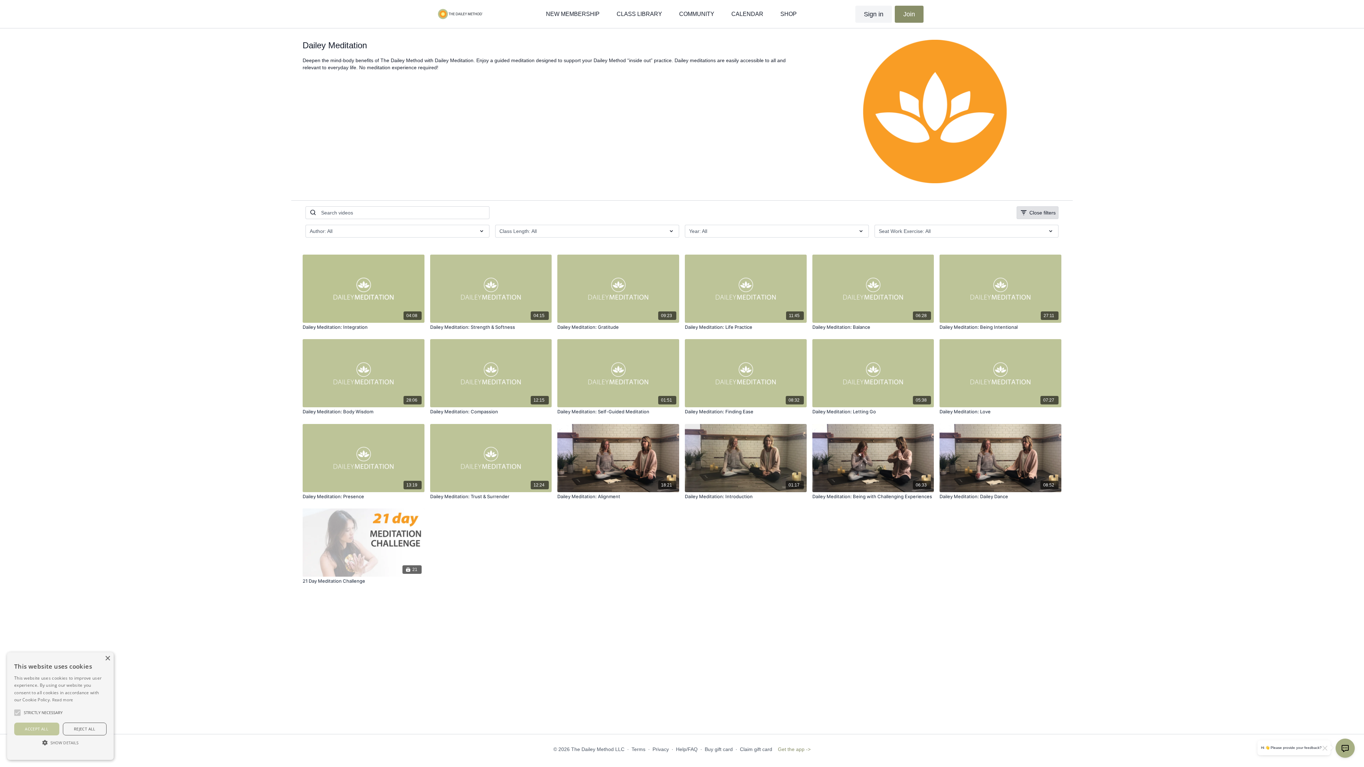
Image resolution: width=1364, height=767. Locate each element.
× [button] (107, 658)
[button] (60, 742)
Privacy (661, 749)
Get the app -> (794, 749)
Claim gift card (756, 749)
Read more (62, 699)
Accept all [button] (36, 728)
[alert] (60, 706)
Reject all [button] (85, 728)
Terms (638, 749)
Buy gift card (719, 749)
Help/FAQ (687, 749)
